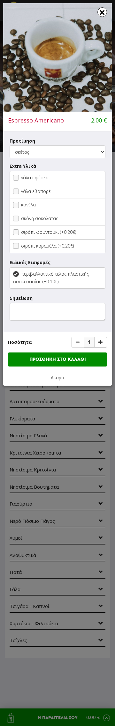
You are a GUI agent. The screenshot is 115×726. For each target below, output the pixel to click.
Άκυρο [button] (57, 377)
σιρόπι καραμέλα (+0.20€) (47, 246)
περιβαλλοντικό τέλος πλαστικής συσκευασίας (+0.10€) (51, 278)
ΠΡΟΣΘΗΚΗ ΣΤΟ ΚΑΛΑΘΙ (57, 359)
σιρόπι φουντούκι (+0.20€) (48, 232)
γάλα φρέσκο (35, 177)
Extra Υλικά (23, 166)
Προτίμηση (22, 141)
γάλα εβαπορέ (36, 191)
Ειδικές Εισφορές (30, 262)
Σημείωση (21, 298)
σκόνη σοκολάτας (39, 218)
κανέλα (28, 205)
